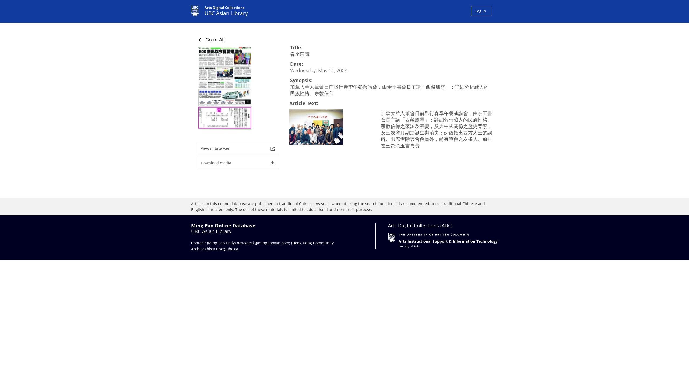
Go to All (211, 39)
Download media (238, 163)
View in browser (238, 148)
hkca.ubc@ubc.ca (222, 248)
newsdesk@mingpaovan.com (263, 242)
